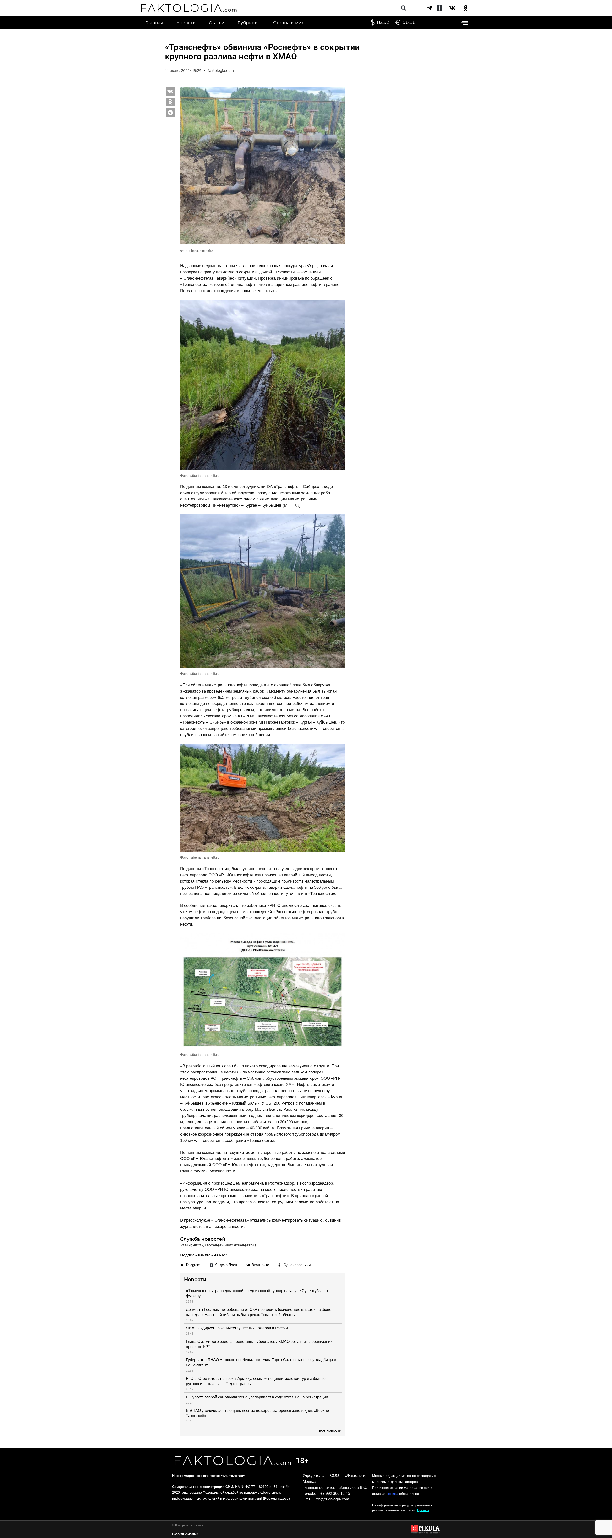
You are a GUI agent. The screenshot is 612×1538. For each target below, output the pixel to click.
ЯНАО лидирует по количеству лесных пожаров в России (237, 1328)
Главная (154, 22)
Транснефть (192, 1245)
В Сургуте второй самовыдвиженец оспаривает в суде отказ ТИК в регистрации (257, 1397)
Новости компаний (185, 1534)
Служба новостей (202, 1239)
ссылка (392, 1493)
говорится (331, 728)
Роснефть (215, 1245)
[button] (403, 8)
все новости (330, 1430)
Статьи (217, 22)
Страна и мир (289, 22)
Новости (186, 22)
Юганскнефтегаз (241, 1245)
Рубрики (248, 22)
